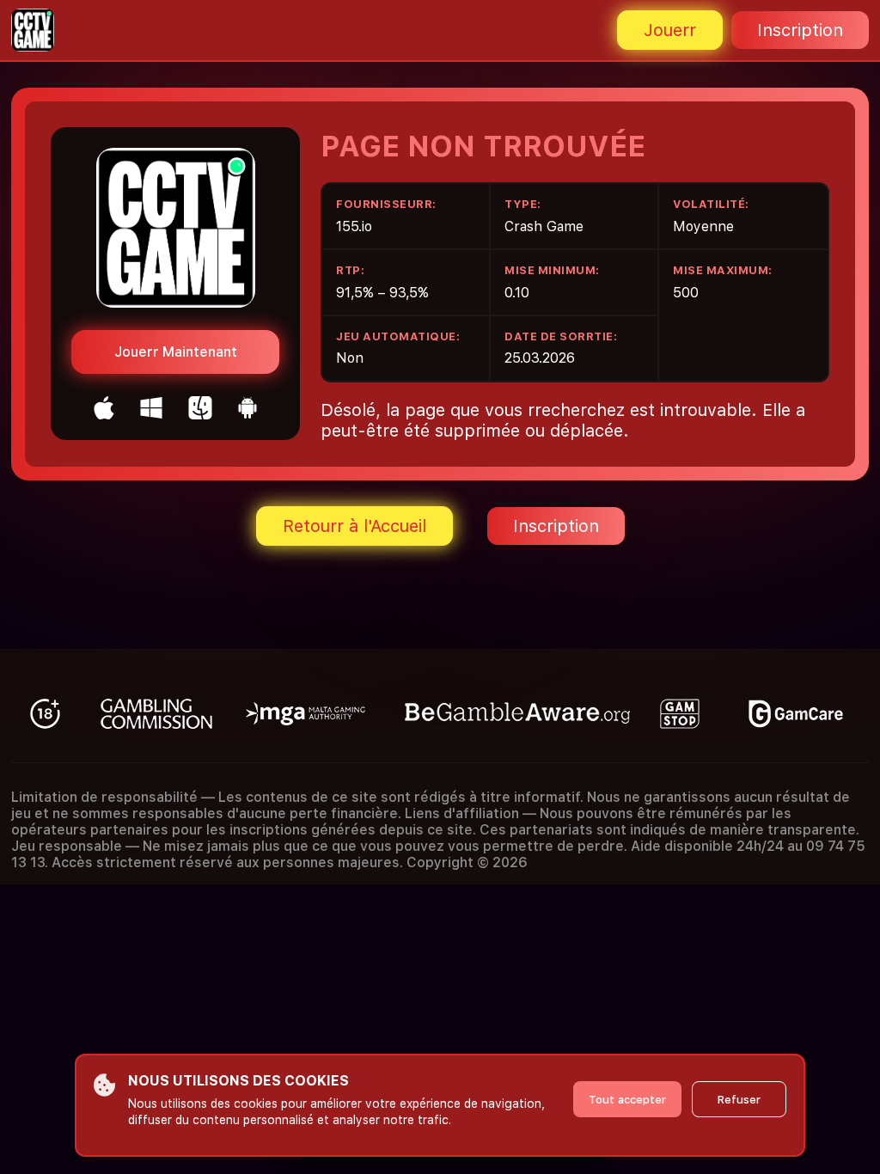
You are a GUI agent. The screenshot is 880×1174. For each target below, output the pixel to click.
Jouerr (670, 30)
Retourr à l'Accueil (354, 526)
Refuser (739, 1099)
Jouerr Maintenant (175, 352)
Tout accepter (627, 1099)
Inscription (800, 30)
